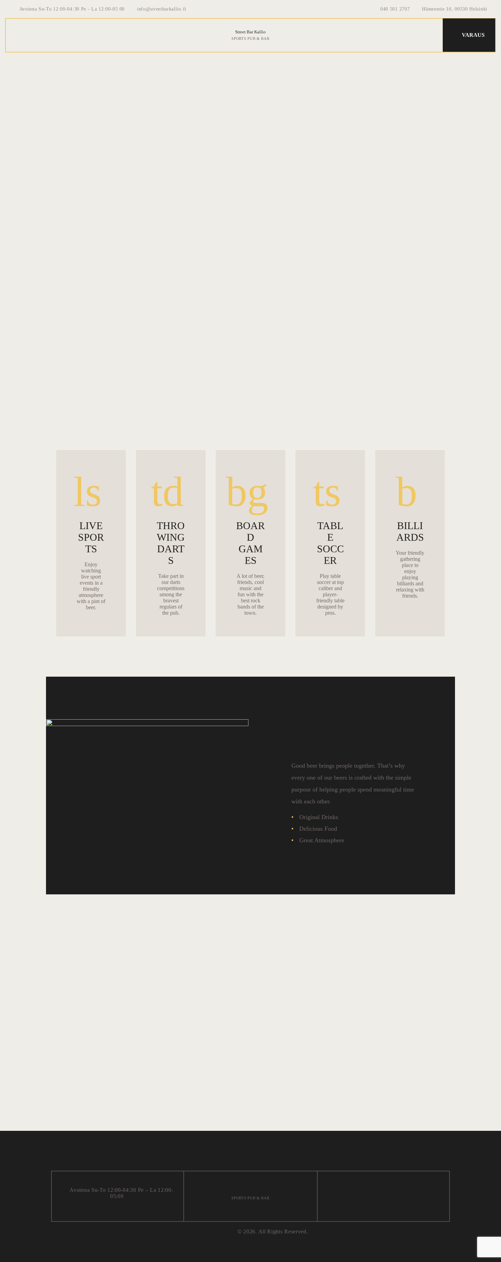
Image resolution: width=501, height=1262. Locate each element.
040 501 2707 (387, 1193)
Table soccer (330, 543)
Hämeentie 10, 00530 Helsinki (387, 1199)
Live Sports (91, 537)
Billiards (410, 531)
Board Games (250, 543)
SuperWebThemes (214, 1231)
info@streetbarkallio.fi (121, 1202)
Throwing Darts (171, 543)
